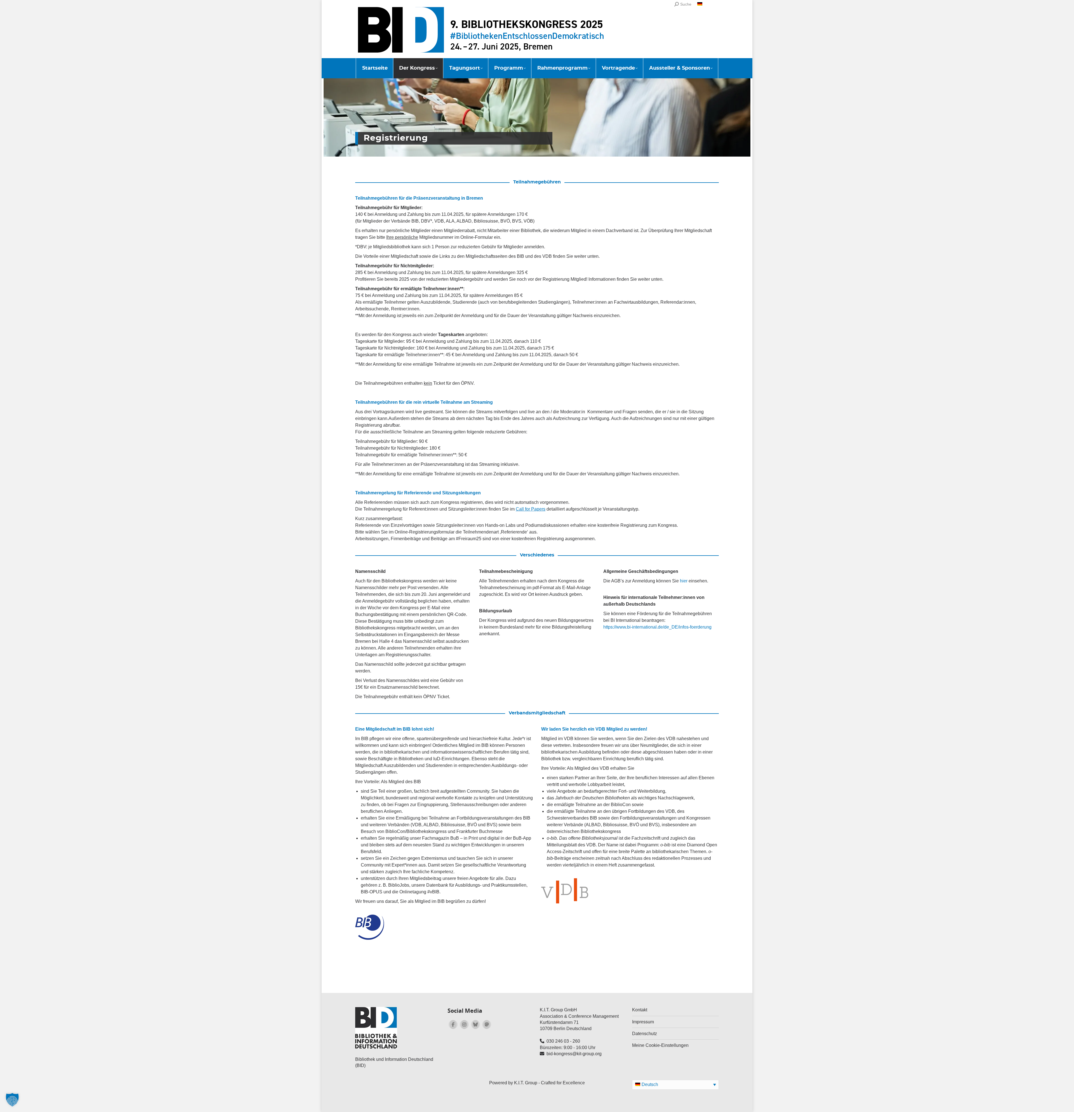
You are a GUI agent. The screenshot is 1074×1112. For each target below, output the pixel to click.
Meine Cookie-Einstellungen (660, 1045)
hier (683, 581)
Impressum (643, 1021)
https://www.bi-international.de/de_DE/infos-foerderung (657, 627)
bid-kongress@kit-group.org (574, 1053)
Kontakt (639, 1009)
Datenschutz (644, 1033)
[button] (12, 1099)
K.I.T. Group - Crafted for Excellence (549, 1082)
